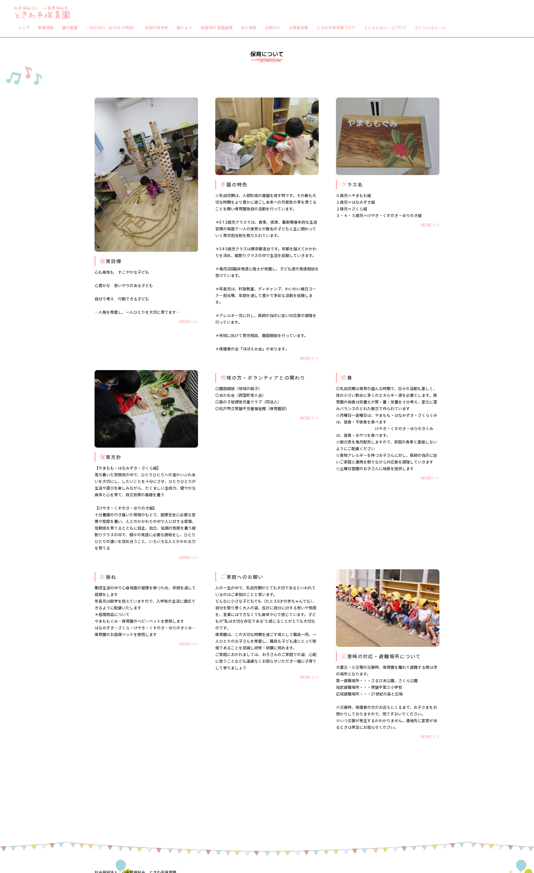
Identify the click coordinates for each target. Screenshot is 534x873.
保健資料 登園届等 (217, 27)
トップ (24, 27)
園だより (184, 27)
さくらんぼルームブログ (385, 27)
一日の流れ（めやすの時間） (111, 27)
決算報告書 (298, 27)
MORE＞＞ (188, 322)
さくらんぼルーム (430, 27)
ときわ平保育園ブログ (336, 27)
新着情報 (46, 27)
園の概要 (70, 27)
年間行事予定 (156, 27)
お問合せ (272, 27)
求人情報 (248, 27)
